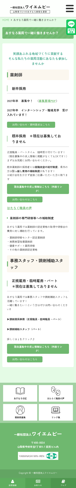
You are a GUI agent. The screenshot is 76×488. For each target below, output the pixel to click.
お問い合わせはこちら (24, 199)
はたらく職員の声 (19, 208)
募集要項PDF (47, 101)
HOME (5, 20)
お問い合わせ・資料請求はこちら (31, 124)
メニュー (70, 9)
